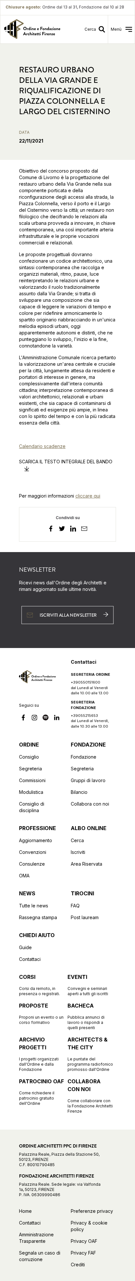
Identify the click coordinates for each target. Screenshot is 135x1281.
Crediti (78, 1264)
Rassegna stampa (38, 917)
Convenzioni (32, 852)
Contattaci (30, 959)
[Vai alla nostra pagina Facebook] (23, 718)
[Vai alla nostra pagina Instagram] (34, 718)
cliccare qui (87, 496)
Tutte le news (33, 905)
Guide (25, 947)
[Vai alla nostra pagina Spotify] (45, 718)
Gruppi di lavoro (88, 780)
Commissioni (32, 780)
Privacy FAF (83, 1253)
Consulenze (32, 864)
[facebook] (50, 529)
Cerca (77, 840)
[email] (84, 529)
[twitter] (62, 529)
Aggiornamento (35, 840)
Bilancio (79, 792)
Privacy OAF (84, 1241)
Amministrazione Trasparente (36, 1238)
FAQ (75, 905)
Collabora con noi (90, 804)
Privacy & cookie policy (89, 1226)
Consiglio (29, 757)
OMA (24, 875)
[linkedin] (73, 529)
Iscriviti (78, 852)
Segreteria (30, 768)
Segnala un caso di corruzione (39, 1256)
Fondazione (83, 757)
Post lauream (85, 917)
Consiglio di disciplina (31, 807)
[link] (32, 29)
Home (25, 1211)
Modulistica (31, 792)
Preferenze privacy (92, 1211)
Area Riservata (86, 864)
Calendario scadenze (42, 446)
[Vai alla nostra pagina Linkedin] (56, 718)
